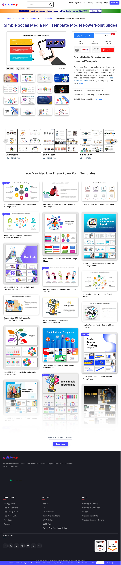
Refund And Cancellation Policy (55, 528)
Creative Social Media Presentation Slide (98, 204)
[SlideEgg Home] (60, 457)
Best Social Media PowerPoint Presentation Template (59, 290)
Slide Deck (8, 520)
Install (108, 50)
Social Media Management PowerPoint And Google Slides (20, 419)
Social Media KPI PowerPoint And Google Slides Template (20, 373)
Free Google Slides (11, 508)
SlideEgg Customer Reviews (93, 520)
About (45, 504)
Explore (99, 3)
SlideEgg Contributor (90, 516)
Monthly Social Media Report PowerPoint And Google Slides (98, 264)
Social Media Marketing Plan (83, 99)
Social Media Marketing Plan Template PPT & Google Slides (20, 205)
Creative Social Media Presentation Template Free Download (17, 319)
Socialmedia (78, 90)
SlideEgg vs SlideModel (91, 508)
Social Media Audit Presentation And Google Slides (60, 260)
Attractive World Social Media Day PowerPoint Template (56, 321)
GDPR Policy (47, 524)
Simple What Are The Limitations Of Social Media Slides (98, 326)
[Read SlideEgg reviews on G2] (100, 546)
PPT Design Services (77, 3)
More (106, 3)
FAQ (44, 508)
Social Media (78, 95)
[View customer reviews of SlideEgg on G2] (112, 546)
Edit (109, 35)
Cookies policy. (90, 563)
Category (7, 524)
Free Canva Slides (10, 516)
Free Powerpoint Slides (12, 512)
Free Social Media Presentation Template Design (98, 295)
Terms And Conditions (51, 516)
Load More (60, 444)
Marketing (90, 95)
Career (85, 512)
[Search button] (50, 4)
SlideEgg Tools (9, 504)
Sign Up (114, 3)
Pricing (90, 3)
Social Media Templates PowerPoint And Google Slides (58, 366)
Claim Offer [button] (95, 11)
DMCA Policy (48, 520)
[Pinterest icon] (28, 68)
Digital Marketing (104, 95)
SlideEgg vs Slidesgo (90, 504)
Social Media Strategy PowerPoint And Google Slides (97, 378)
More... (99, 99)
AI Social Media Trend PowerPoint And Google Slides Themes (19, 288)
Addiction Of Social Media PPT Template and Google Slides (59, 205)
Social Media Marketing (95, 90)
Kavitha (108, 43)
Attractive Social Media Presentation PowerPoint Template (18, 236)
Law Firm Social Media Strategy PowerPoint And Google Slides (99, 431)
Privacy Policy (48, 512)
